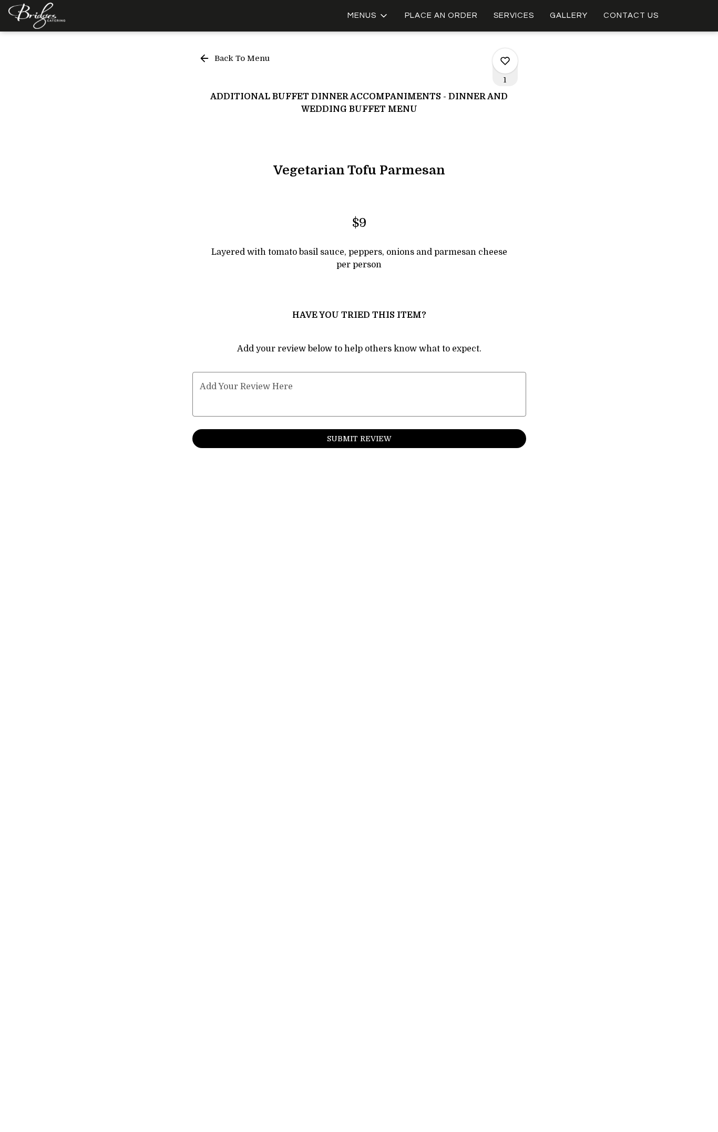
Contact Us (631, 15)
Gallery (569, 15)
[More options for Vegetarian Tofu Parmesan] (505, 61)
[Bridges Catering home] (55, 16)
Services (514, 15)
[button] (368, 15)
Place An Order (441, 15)
